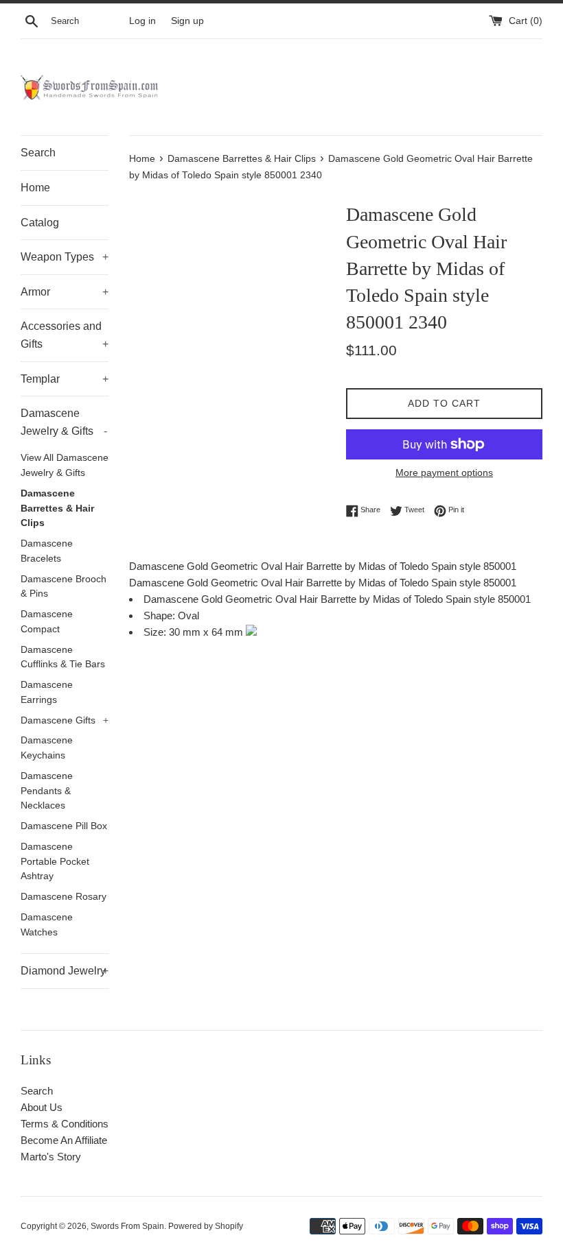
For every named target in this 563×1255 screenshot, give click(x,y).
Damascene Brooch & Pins (63, 586)
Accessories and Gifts (64, 335)
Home (35, 187)
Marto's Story (51, 1156)
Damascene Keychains (47, 748)
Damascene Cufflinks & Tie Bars (63, 657)
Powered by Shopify (205, 1226)
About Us (41, 1107)
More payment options (444, 472)
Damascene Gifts (64, 720)
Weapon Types (64, 257)
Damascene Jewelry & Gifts (64, 422)
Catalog (40, 222)
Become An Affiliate (64, 1140)
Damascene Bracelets (47, 551)
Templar (64, 379)
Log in (142, 21)
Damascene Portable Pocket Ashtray (55, 861)
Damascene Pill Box (64, 826)
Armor (64, 292)
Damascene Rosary (63, 897)
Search (38, 152)
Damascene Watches (47, 924)
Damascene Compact (47, 621)
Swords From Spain (127, 1226)
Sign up (187, 21)
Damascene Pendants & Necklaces (47, 791)
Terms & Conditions (64, 1124)
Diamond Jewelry (64, 971)
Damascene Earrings (47, 692)
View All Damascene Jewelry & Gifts (64, 465)
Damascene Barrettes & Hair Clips (57, 508)
